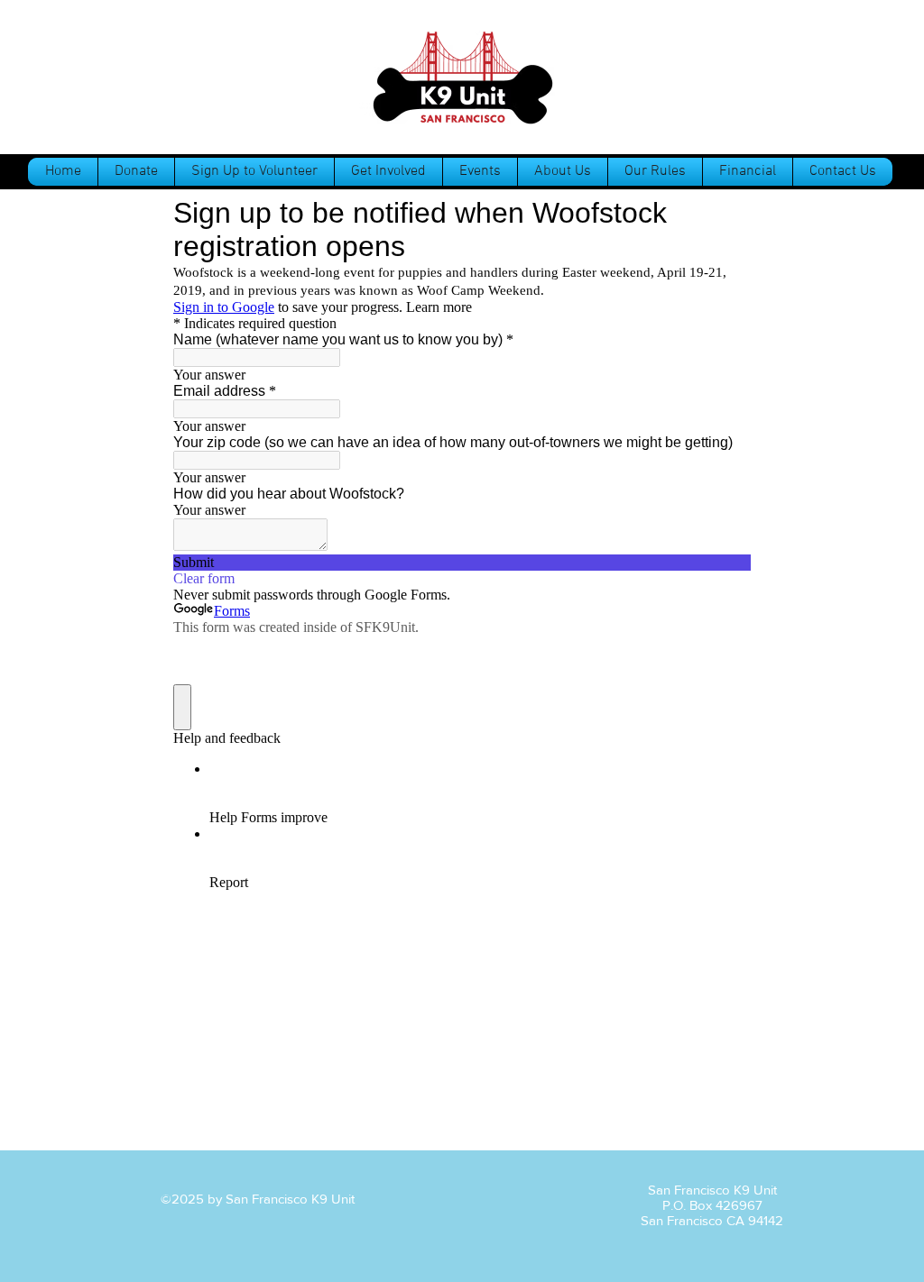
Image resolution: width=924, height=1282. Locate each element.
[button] (655, 172)
